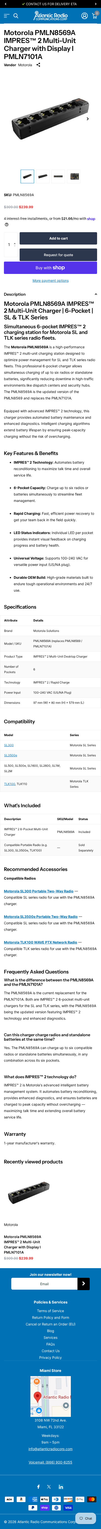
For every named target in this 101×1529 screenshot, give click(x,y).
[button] (16, 237)
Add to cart (58, 238)
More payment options (51, 280)
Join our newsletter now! (51, 1274)
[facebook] (38, 1487)
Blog (50, 1331)
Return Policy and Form (50, 1317)
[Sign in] (84, 16)
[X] (49, 1486)
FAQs (50, 1344)
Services (50, 1337)
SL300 (9, 745)
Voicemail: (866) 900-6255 (50, 1462)
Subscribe (83, 1284)
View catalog (7, 16)
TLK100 (9, 784)
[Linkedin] (61, 1487)
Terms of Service (50, 1311)
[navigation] (5, 4)
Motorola (25, 65)
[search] (15, 15)
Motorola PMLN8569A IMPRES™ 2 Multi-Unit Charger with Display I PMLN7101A (22, 1244)
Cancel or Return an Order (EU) (51, 1324)
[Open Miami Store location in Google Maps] (50, 1396)
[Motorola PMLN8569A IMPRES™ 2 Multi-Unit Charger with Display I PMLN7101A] (29, 1193)
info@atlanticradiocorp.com (50, 1449)
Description (15, 294)
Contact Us (51, 1351)
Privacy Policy (50, 1357)
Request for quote (58, 255)
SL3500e (10, 755)
